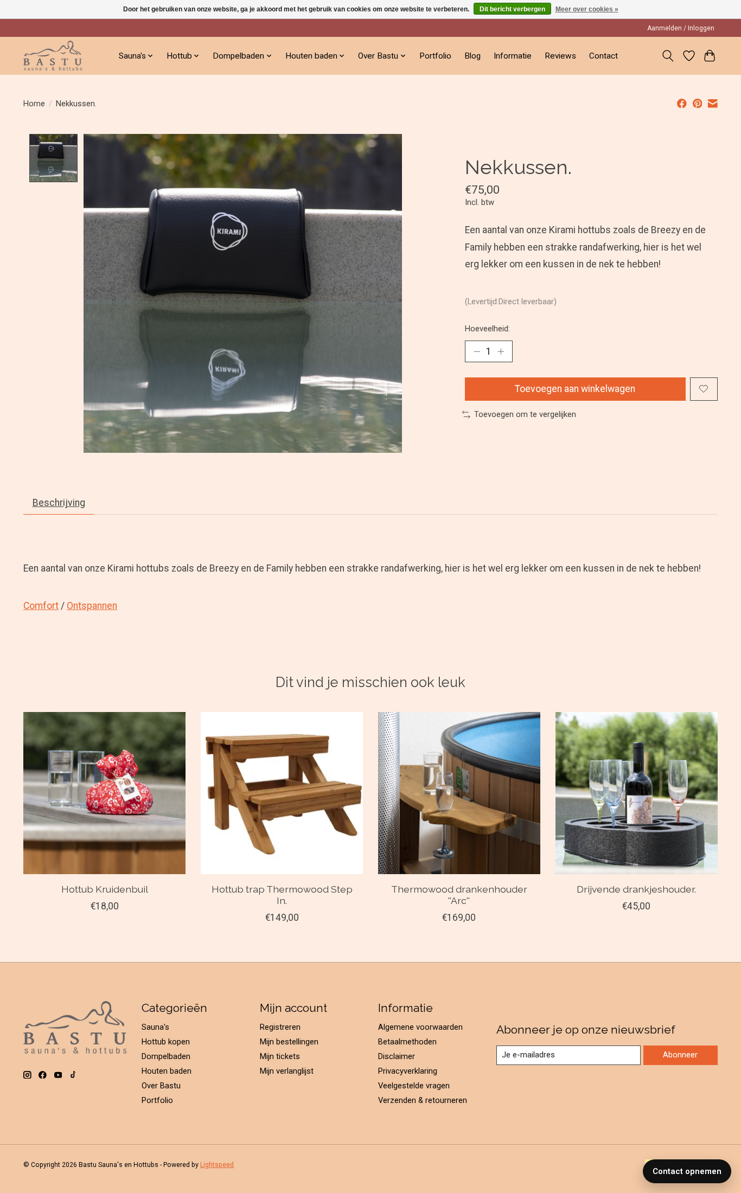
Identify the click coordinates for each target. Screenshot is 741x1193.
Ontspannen (92, 605)
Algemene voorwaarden (420, 1027)
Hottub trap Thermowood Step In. (282, 894)
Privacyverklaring (407, 1071)
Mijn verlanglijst (287, 1071)
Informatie (513, 56)
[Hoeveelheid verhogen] (500, 351)
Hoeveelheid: (487, 328)
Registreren (280, 1027)
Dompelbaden (166, 1056)
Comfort (41, 605)
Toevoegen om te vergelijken (525, 414)
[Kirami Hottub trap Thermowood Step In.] (282, 793)
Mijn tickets (280, 1056)
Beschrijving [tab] (59, 502)
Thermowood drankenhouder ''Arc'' (459, 894)
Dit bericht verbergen (512, 9)
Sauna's (155, 1027)
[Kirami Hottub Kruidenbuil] (104, 793)
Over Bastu (161, 1086)
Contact (603, 56)
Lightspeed (217, 1165)
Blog (472, 56)
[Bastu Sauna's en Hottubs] (52, 55)
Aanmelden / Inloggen (680, 28)
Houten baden (166, 1071)
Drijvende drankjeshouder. (636, 889)
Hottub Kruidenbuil (104, 889)
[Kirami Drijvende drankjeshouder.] (636, 793)
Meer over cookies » (586, 9)
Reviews (560, 56)
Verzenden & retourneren (422, 1100)
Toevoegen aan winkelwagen (575, 388)
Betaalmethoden (407, 1042)
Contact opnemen (687, 1171)
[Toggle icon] (668, 56)
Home (34, 103)
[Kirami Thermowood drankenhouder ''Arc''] (459, 793)
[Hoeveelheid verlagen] (476, 351)
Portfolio (435, 56)
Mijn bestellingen (289, 1042)
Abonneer (680, 1055)
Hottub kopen (166, 1042)
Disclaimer (396, 1056)
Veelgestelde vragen (414, 1086)
